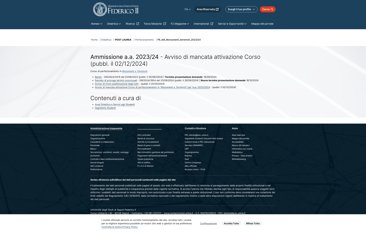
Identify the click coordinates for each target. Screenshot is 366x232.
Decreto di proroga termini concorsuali (116, 80)
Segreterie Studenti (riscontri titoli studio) (204, 138)
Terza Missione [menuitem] (153, 23)
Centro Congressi (193, 162)
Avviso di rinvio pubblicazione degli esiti (117, 83)
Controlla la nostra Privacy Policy (120, 226)
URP (187, 149)
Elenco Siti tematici (240, 145)
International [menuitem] (202, 23)
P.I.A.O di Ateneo (145, 166)
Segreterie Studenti (105, 107)
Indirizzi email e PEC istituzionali (199, 142)
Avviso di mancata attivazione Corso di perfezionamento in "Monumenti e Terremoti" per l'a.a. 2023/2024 (152, 87)
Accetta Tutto (231, 223)
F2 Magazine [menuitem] (179, 23)
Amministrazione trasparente (106, 128)
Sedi (187, 159)
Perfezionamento (144, 39)
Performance (96, 169)
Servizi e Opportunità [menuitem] (231, 23)
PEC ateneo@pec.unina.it (196, 135)
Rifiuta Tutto (253, 223)
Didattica (106, 39)
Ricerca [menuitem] (130, 23)
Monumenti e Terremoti (134, 71)
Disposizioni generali (99, 135)
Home (94, 39)
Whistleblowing (239, 159)
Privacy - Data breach (242, 155)
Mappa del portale (240, 138)
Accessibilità (237, 142)
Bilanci (93, 149)
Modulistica (237, 152)
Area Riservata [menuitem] (206, 9)
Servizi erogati (97, 162)
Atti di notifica (144, 162)
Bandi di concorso (146, 138)
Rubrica (188, 155)
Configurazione (208, 223)
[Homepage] (115, 9)
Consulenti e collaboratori (102, 142)
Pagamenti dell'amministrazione (152, 155)
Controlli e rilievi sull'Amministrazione (107, 159)
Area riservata (238, 135)
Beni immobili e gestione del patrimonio (156, 152)
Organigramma (192, 152)
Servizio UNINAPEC (194, 145)
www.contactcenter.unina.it (178, 213)
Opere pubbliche (145, 159)
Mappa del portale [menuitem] (262, 23)
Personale (95, 145)
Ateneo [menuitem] (95, 23)
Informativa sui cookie (242, 149)
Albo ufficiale (191, 166)
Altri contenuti (96, 166)
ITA (187, 9)
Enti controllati (144, 135)
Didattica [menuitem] (113, 23)
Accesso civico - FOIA (195, 169)
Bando (98, 76)
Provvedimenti (144, 149)
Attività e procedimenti (148, 142)
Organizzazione (97, 138)
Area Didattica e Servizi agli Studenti (115, 104)
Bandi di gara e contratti (149, 145)
